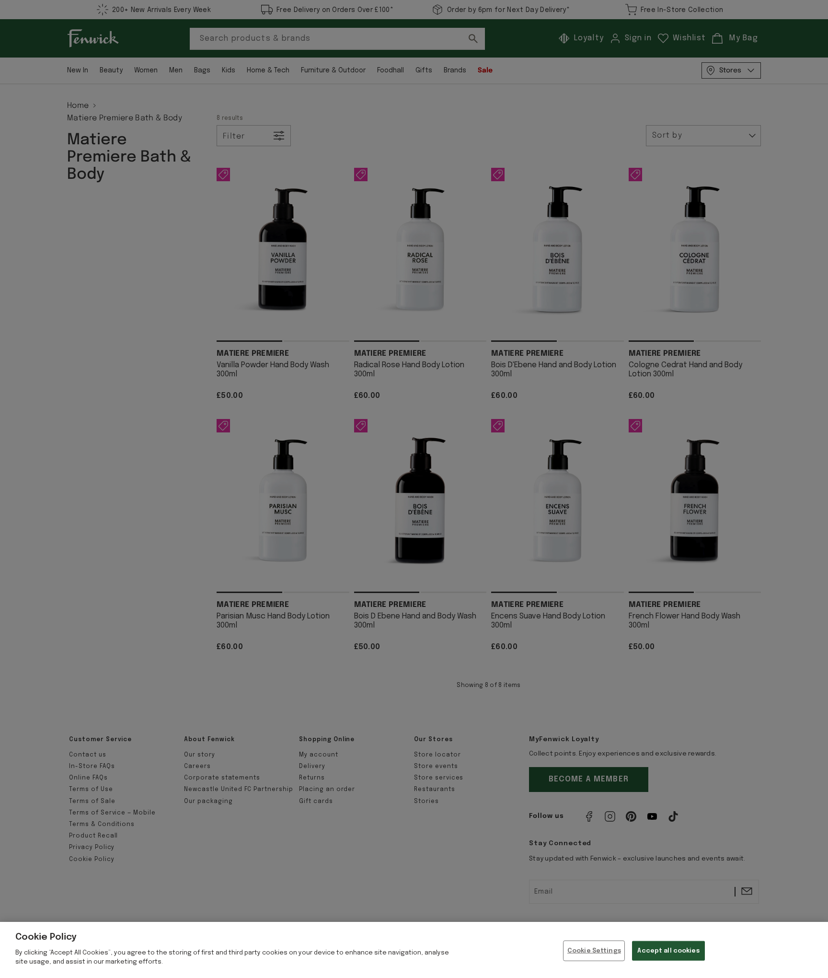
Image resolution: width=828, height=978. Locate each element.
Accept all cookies (668, 950)
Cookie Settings (594, 950)
